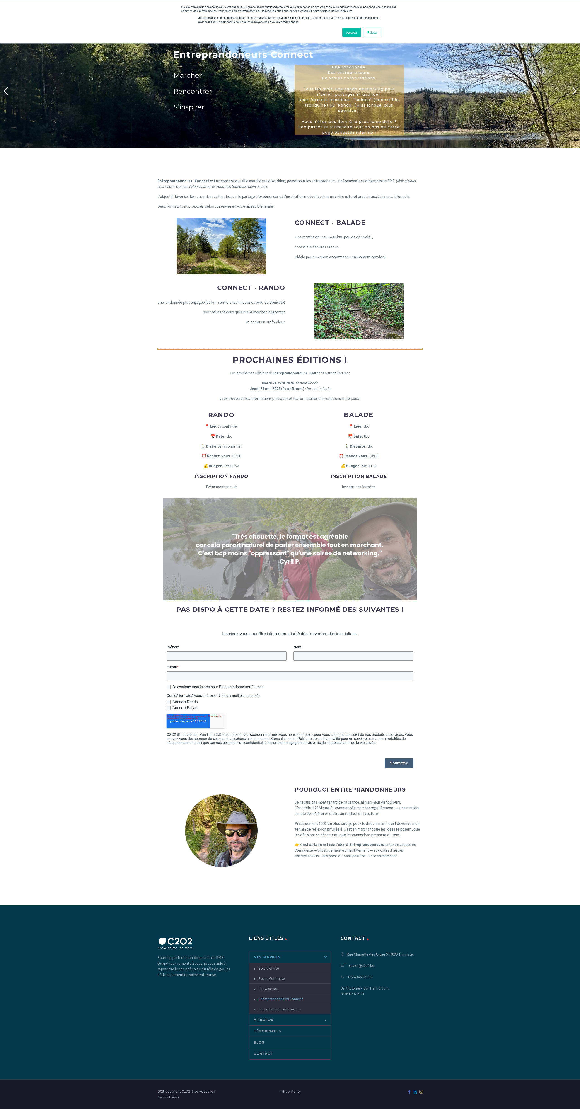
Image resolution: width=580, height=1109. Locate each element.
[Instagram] (421, 1092)
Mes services (267, 957)
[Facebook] (409, 1092)
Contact (263, 1054)
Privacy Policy (290, 1091)
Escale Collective (272, 978)
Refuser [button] (372, 32)
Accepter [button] (351, 32)
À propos (263, 1020)
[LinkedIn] (415, 1092)
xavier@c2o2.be (361, 965)
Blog (259, 1042)
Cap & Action (268, 988)
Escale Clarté (269, 968)
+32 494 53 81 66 (360, 976)
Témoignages (267, 1031)
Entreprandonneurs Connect (281, 999)
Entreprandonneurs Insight (280, 1009)
